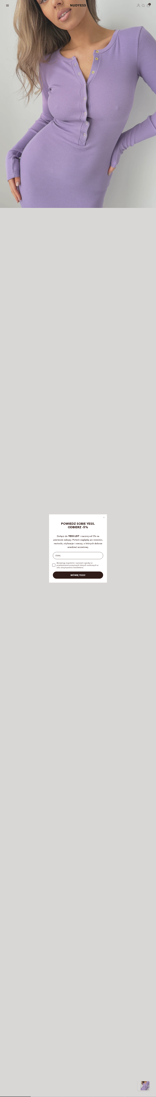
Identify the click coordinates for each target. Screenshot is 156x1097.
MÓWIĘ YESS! (78, 575)
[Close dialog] (103, 517)
